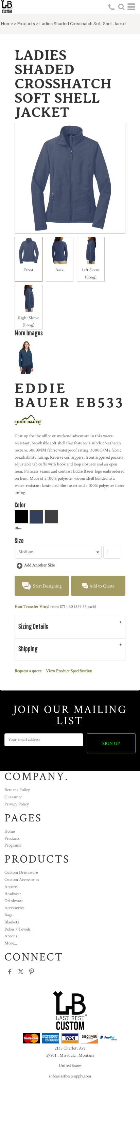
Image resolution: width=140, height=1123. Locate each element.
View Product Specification (69, 671)
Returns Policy (17, 790)
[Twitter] (20, 971)
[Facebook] (10, 971)
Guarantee (13, 797)
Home (7, 23)
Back (59, 270)
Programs (12, 845)
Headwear (12, 894)
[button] (121, 6)
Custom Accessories (21, 880)
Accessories (14, 908)
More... (10, 943)
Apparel (11, 887)
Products (26, 23)
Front (28, 270)
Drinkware (13, 901)
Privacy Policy (16, 804)
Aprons (10, 936)
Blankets (11, 922)
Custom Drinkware (21, 872)
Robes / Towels (17, 929)
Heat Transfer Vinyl (32, 607)
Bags (8, 915)
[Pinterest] (31, 971)
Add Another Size (39, 565)
